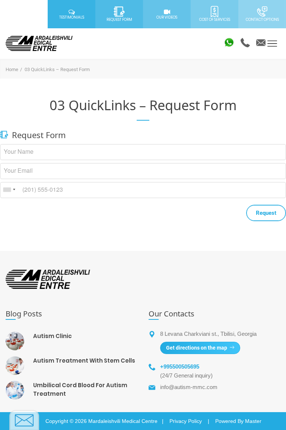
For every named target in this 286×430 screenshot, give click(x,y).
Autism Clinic (52, 336)
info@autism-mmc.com (188, 387)
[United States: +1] (9, 189)
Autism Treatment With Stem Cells (84, 360)
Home (12, 69)
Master (253, 421)
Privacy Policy (185, 421)
